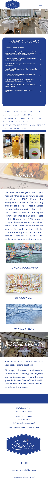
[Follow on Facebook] (22, 463)
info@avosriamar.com (21, 423)
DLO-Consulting (30, 476)
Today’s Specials (24, 41)
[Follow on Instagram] (26, 463)
